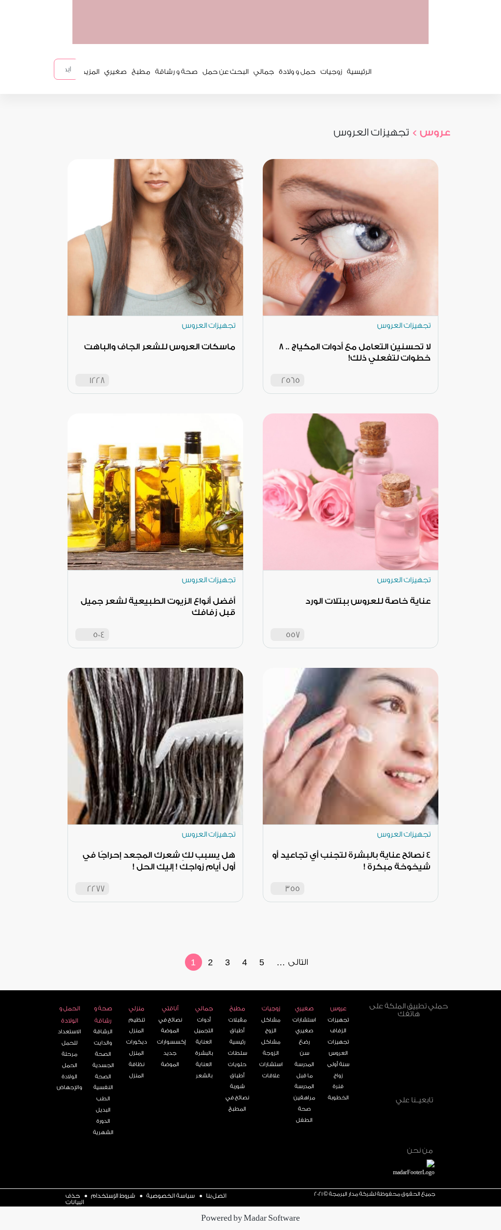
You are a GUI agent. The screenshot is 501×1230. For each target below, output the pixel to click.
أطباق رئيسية (237, 1036)
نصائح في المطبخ (237, 1103)
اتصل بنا (216, 1195)
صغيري (115, 72)
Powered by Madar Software (250, 1218)
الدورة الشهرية (103, 1127)
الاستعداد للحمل (69, 1037)
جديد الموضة (170, 1059)
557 (293, 634)
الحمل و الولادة (69, 1014)
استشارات (271, 1064)
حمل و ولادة (297, 72)
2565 (290, 380)
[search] (79, 69)
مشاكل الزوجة (270, 1047)
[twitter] (394, 1108)
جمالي (263, 72)
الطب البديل (103, 1104)
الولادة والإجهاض (69, 1082)
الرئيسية (359, 72)
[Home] (416, 1129)
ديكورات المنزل (136, 1047)
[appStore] (360, 33)
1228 (97, 380)
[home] (424, 1169)
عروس (338, 1008)
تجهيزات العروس (338, 1047)
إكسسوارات (170, 1042)
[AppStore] (409, 1077)
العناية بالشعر (204, 1070)
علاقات (271, 1075)
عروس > (431, 132)
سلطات (237, 1053)
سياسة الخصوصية (170, 1195)
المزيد (90, 72)
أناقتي (170, 1008)
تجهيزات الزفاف (338, 1025)
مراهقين (304, 1097)
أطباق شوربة (237, 1081)
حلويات (237, 1064)
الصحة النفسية (103, 1082)
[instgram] (437, 1108)
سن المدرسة (304, 1059)
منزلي (136, 1008)
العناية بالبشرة (204, 1047)
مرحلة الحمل (69, 1060)
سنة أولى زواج (338, 1070)
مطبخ (141, 72)
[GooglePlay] (409, 1040)
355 (292, 888)
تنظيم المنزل (137, 1025)
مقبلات (237, 1020)
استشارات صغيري (304, 1025)
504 (99, 634)
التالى (298, 962)
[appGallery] (284, 33)
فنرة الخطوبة (338, 1092)
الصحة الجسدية (103, 1060)
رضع (304, 1042)
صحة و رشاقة (176, 72)
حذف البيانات (75, 1199)
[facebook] (416, 1108)
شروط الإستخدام (113, 1195)
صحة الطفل (304, 1114)
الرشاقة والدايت (103, 1037)
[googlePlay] (322, 33)
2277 (96, 888)
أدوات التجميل (203, 1025)
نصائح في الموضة (170, 1025)
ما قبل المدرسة (304, 1081)
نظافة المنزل (136, 1070)
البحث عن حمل (226, 72)
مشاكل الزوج (270, 1025)
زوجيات (331, 72)
